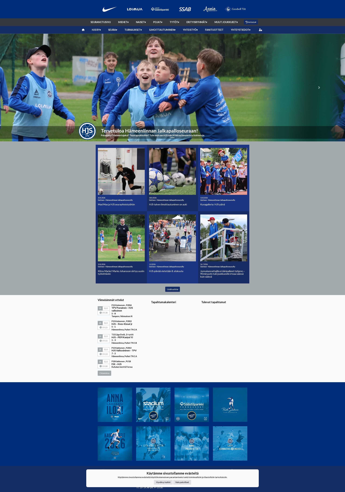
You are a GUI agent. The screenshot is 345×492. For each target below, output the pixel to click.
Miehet (123, 22)
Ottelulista (104, 373)
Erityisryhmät (197, 22)
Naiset (141, 22)
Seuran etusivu (101, 22)
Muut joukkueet (226, 22)
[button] (26, 87)
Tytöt (174, 22)
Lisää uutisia (172, 289)
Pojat (157, 22)
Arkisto (252, 22)
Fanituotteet (214, 29)
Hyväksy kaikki (163, 482)
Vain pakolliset (182, 482)
